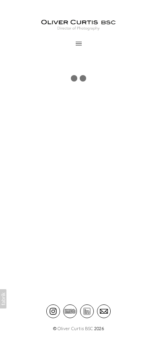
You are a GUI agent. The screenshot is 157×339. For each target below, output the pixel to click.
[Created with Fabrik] (3, 298)
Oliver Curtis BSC (75, 328)
